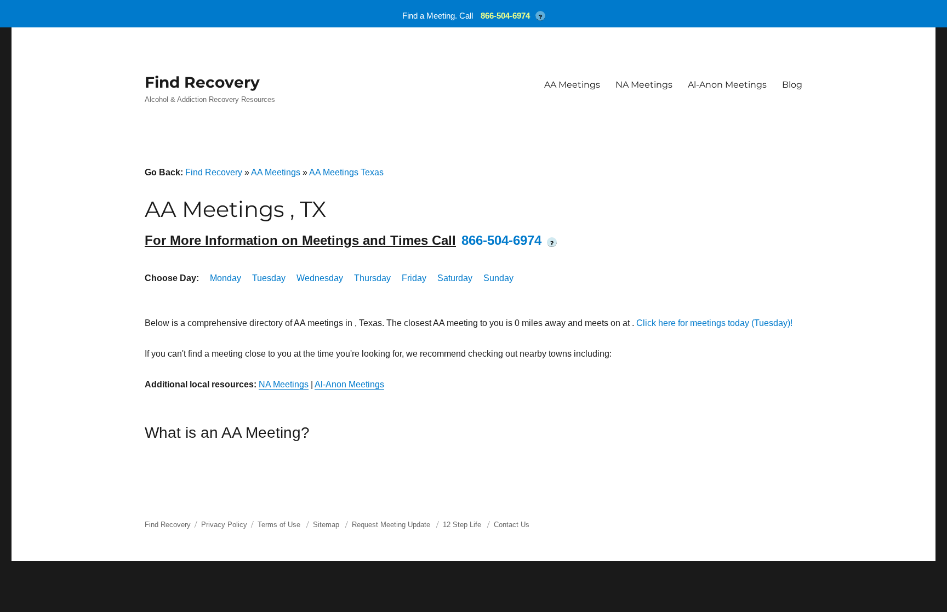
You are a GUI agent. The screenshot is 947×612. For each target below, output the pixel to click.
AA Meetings (572, 84)
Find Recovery (202, 82)
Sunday (498, 278)
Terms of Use (279, 525)
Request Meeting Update (391, 525)
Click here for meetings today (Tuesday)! (714, 323)
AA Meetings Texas (346, 172)
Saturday (454, 278)
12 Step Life (462, 525)
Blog (792, 84)
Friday (414, 278)
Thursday (372, 278)
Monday (225, 278)
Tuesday (269, 278)
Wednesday (319, 278)
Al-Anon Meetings (727, 84)
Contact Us (511, 525)
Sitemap (327, 525)
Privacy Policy (224, 525)
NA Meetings (643, 84)
